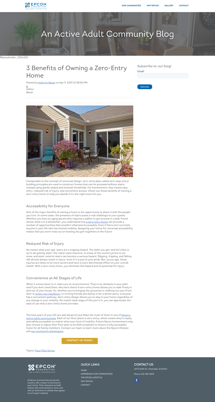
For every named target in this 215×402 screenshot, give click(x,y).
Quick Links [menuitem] (90, 364)
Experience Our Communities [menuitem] (96, 374)
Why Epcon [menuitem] (153, 5)
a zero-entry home (97, 221)
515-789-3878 (147, 374)
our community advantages (47, 331)
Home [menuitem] (84, 370)
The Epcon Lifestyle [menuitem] (91, 377)
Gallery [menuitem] (168, 5)
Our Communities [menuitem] (131, 5)
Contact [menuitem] (184, 5)
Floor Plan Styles (45, 350)
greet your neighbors (47, 293)
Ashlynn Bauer (46, 82)
